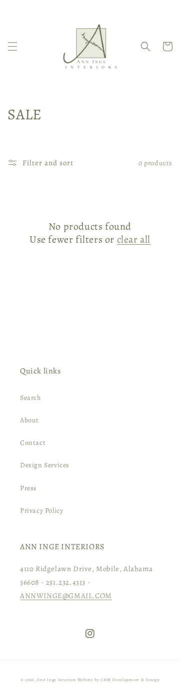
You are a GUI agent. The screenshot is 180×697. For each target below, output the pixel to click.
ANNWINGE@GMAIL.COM (66, 596)
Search (30, 397)
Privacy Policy (41, 510)
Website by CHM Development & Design (119, 680)
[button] (13, 46)
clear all (133, 239)
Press (28, 488)
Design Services (45, 465)
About (29, 420)
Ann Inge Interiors (56, 680)
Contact (33, 442)
